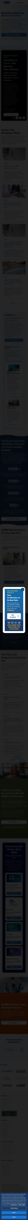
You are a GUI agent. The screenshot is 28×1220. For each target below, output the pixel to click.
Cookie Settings (14, 1208)
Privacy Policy (22, 1204)
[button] (14, 616)
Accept (14, 1217)
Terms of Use (14, 1204)
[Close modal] (22, 589)
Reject (14, 1212)
